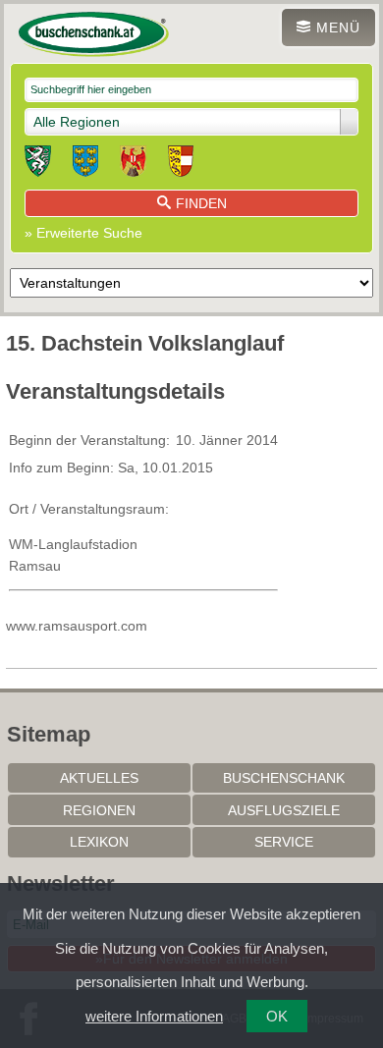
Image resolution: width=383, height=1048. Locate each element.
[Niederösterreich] (85, 164)
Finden (201, 203)
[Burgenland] (133, 164)
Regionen (99, 810)
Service (283, 842)
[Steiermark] (38, 164)
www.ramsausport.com (76, 626)
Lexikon (99, 842)
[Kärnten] (180, 164)
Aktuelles (99, 778)
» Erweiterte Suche (83, 233)
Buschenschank (284, 778)
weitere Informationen (154, 1016)
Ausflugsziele (284, 810)
